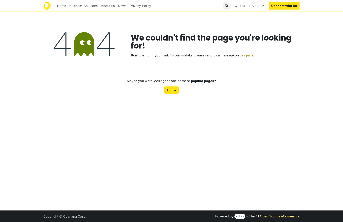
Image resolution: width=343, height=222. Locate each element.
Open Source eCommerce (280, 216)
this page (246, 55)
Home (171, 90)
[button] (227, 6)
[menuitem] (61, 6)
